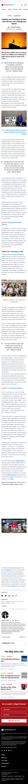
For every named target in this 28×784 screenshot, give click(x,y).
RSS (23, 776)
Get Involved (5, 763)
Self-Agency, (20, 601)
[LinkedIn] (6, 750)
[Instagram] (11, 750)
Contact (3, 766)
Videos (20, 9)
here (23, 586)
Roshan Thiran (15, 27)
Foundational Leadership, (11, 601)
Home (3, 754)
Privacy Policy (4, 776)
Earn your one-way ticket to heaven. (9, 747)
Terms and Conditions (18, 776)
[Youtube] (8, 750)
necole (8, 570)
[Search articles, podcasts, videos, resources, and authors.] (22, 5)
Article (10, 15)
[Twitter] (4, 750)
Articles (10, 9)
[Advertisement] (14, 501)
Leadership (17, 15)
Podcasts (15, 9)
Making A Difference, (6, 603)
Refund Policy (10, 776)
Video (3, 684)
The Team (4, 760)
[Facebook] (2, 750)
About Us (4, 757)
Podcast (4, 673)
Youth (13, 603)
